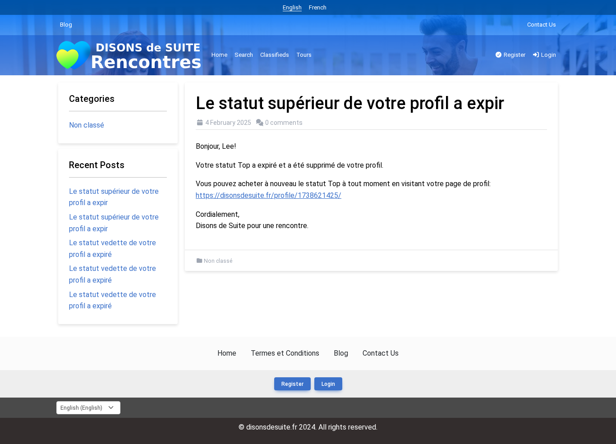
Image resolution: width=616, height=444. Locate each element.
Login (548, 54)
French (317, 7)
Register (513, 54)
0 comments (284, 122)
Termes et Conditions (285, 353)
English (292, 7)
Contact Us (541, 24)
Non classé (218, 261)
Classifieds (274, 54)
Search (243, 54)
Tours (304, 54)
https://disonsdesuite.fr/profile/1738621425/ (268, 195)
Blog (66, 24)
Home (219, 54)
